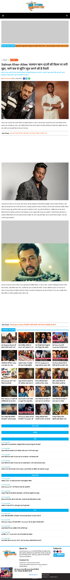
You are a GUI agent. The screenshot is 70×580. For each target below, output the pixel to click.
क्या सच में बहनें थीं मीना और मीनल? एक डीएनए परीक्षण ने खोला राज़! (28, 133)
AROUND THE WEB (8, 330)
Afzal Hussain (7, 78)
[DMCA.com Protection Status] (58, 555)
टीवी (35, 439)
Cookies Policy (53, 577)
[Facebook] (54, 551)
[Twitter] (57, 551)
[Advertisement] (35, 150)
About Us (23, 548)
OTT (35, 510)
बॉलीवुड (35, 432)
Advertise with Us (43, 577)
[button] (3, 16)
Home (4, 60)
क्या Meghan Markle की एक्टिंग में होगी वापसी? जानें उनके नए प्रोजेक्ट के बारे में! (33, 325)
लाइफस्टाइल (35, 475)
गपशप (13, 60)
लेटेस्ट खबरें (35, 426)
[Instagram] (60, 551)
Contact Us (24, 560)
